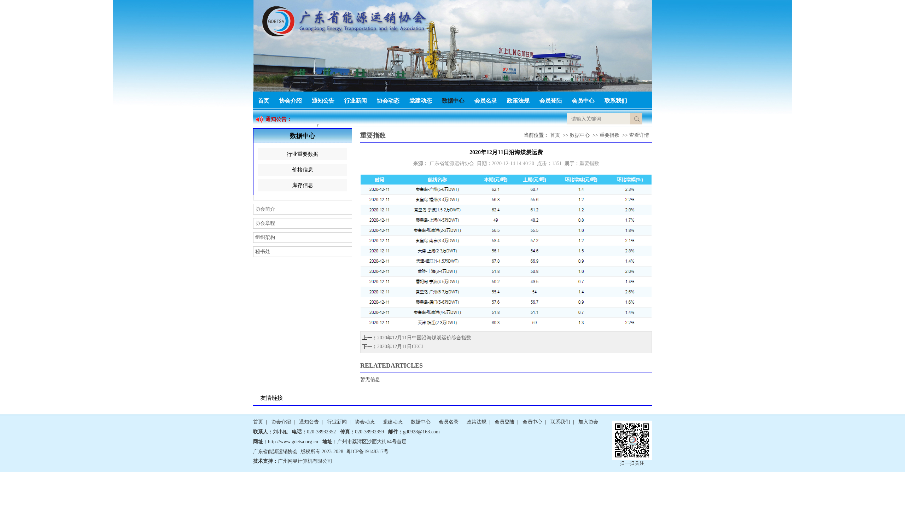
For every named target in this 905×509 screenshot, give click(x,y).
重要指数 (609, 135)
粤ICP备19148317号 (367, 451)
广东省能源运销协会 (452, 163)
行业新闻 (355, 101)
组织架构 (265, 237)
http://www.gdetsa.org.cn (293, 441)
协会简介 (265, 209)
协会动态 (388, 101)
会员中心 (583, 101)
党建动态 (420, 101)
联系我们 (616, 101)
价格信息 (302, 169)
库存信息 (302, 185)
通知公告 (323, 101)
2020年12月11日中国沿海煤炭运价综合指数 (424, 337)
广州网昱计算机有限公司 (305, 461)
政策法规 (518, 101)
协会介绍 (290, 101)
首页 (263, 101)
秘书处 (262, 251)
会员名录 (485, 101)
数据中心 (453, 101)
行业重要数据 (303, 154)
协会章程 (265, 223)
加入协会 (588, 422)
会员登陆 (550, 101)
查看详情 (639, 135)
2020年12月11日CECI (400, 346)
